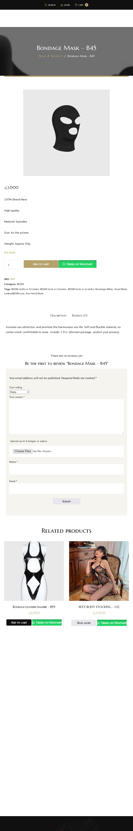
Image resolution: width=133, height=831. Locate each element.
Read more (84, 623)
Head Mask (120, 289)
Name (13, 461)
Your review (17, 397)
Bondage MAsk (104, 289)
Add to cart (41, 264)
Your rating (15, 387)
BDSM (20, 284)
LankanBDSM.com (14, 293)
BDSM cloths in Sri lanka (25, 289)
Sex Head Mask (34, 293)
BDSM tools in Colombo (53, 289)
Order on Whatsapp (79, 264)
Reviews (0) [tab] (80, 315)
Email (13, 481)
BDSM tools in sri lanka (81, 289)
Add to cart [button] (19, 622)
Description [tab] (58, 315)
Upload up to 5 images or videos (28, 441)
